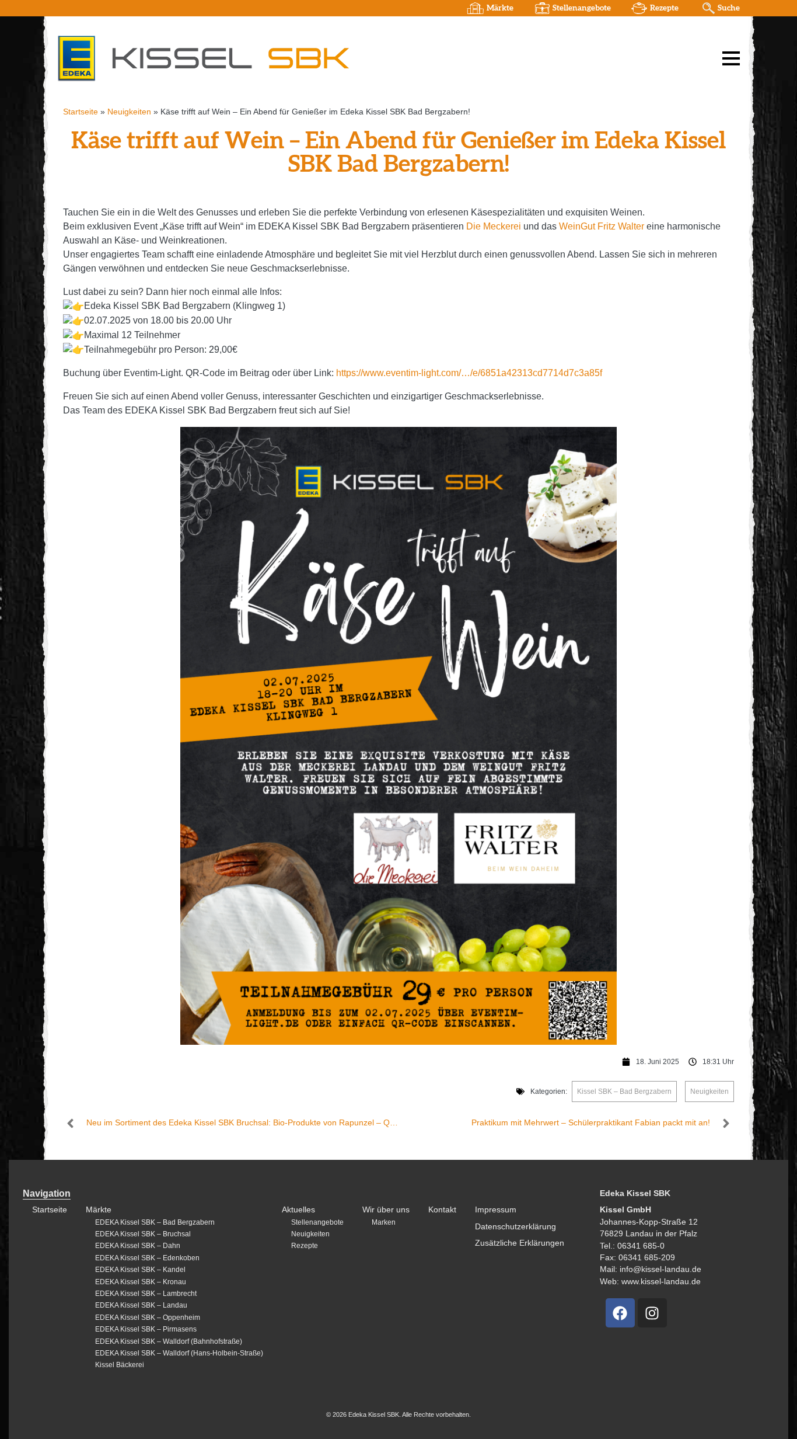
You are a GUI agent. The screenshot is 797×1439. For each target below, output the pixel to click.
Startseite (80, 111)
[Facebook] (620, 1312)
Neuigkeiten (129, 111)
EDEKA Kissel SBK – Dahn (137, 1246)
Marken (384, 1222)
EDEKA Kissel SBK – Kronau (140, 1282)
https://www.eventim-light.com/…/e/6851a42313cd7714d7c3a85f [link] (469, 373)
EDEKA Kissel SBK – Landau (141, 1305)
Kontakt (442, 1209)
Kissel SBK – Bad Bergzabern (624, 1091)
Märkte (500, 8)
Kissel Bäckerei (119, 1365)
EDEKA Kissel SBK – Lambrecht (146, 1293)
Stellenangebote (582, 8)
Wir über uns (386, 1209)
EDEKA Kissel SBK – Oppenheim (147, 1317)
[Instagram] (652, 1312)
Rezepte (664, 8)
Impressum (495, 1209)
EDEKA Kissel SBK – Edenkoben (147, 1258)
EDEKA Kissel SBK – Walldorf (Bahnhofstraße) (168, 1341)
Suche (729, 8)
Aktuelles (298, 1209)
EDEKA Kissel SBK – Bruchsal (143, 1234)
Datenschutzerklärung (515, 1226)
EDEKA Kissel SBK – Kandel (140, 1270)
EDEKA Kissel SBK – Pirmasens (146, 1329)
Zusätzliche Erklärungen (519, 1243)
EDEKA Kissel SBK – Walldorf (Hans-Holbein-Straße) (179, 1353)
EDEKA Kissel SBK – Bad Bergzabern (155, 1222)
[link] (493, 226)
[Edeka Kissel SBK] (203, 57)
